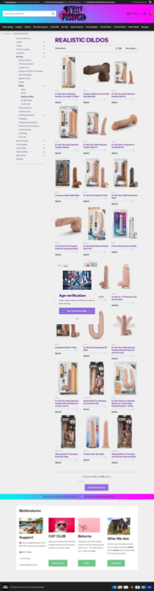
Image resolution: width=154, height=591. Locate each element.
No (77, 319)
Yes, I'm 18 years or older (77, 311)
